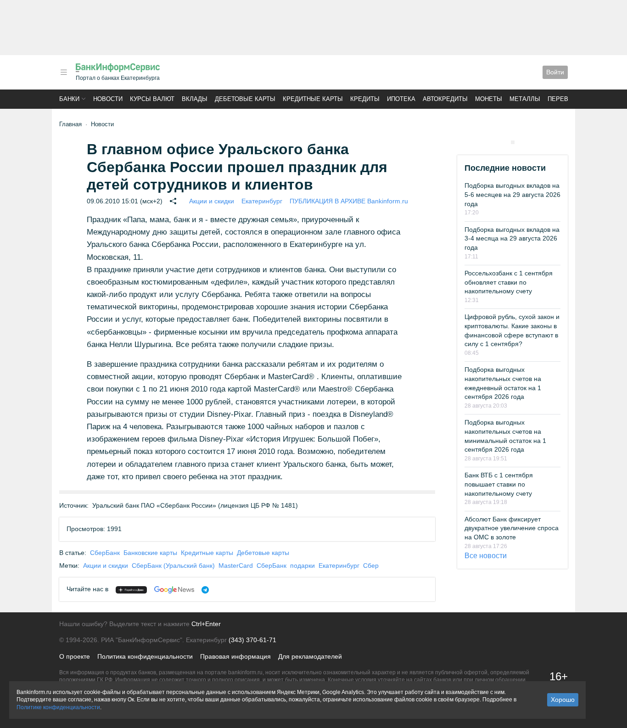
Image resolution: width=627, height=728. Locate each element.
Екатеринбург (261, 201)
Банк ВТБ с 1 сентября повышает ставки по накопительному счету (499, 484)
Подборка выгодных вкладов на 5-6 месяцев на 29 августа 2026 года (512, 194)
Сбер (371, 565)
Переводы (565, 98)
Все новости (486, 556)
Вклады (194, 98)
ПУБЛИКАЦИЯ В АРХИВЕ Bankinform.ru (349, 201)
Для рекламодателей (310, 656)
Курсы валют (152, 98)
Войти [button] (555, 72)
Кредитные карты (313, 98)
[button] (63, 72)
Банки (69, 98)
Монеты (488, 98)
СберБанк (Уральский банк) (173, 565)
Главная (70, 124)
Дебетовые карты (245, 98)
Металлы (524, 98)
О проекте (74, 656)
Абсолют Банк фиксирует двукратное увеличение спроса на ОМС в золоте (512, 528)
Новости (108, 98)
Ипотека (401, 98)
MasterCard (235, 565)
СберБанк (105, 552)
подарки (302, 565)
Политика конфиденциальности (145, 656)
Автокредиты (445, 98)
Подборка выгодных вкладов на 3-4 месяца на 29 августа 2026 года (512, 238)
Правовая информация (235, 656)
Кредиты (365, 98)
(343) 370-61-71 (252, 640)
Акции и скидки (211, 201)
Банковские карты (150, 552)
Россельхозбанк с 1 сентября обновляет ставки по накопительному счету (509, 282)
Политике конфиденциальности (58, 707)
